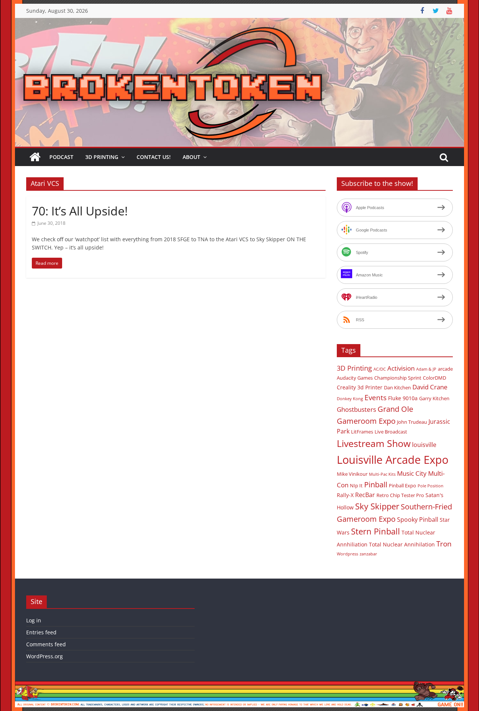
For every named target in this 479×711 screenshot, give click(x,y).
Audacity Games (355, 377)
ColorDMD (434, 377)
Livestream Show (374, 443)
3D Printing (101, 156)
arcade (445, 368)
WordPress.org (44, 656)
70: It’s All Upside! (80, 211)
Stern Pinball (375, 531)
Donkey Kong (350, 398)
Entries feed (41, 632)
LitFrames (362, 431)
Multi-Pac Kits (382, 474)
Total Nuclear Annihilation (402, 544)
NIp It (356, 485)
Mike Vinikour (352, 474)
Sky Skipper (377, 506)
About (191, 156)
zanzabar (368, 554)
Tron (444, 544)
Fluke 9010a (403, 398)
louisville (424, 445)
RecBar (365, 495)
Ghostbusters (356, 409)
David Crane (430, 387)
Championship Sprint (397, 377)
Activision (401, 368)
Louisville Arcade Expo (392, 459)
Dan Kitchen (397, 387)
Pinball (375, 484)
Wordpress (347, 554)
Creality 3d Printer (359, 387)
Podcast (61, 156)
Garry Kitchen (434, 398)
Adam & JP (426, 369)
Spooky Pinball (417, 519)
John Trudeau (412, 422)
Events (375, 397)
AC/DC (379, 369)
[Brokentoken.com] (239, 22)
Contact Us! (154, 156)
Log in (33, 620)
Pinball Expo (402, 485)
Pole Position (430, 485)
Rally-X (345, 495)
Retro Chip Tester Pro (400, 495)
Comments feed (46, 644)
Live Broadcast (391, 431)
